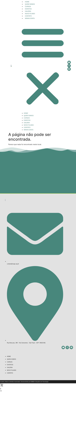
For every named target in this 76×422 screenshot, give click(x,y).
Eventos (28, 9)
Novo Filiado (30, 13)
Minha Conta (30, 18)
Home (27, 2)
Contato (28, 16)
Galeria (28, 11)
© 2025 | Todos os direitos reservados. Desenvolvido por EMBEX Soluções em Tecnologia (24, 381)
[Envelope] (69, 62)
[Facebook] (69, 69)
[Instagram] (69, 65)
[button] (43, 65)
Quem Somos (30, 4)
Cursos (28, 6)
